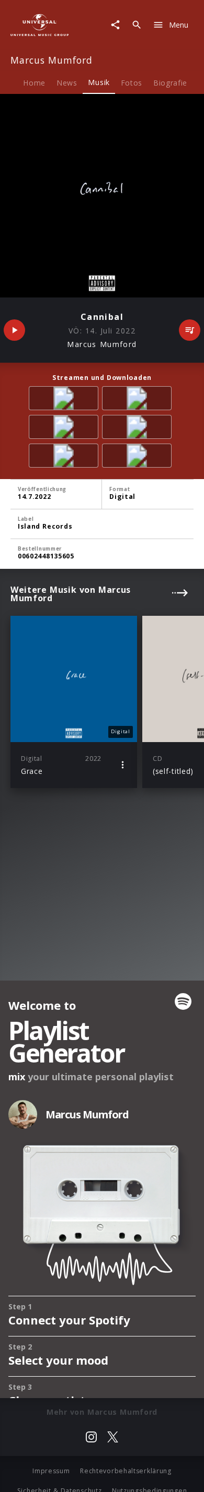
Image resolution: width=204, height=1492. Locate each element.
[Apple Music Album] (65, 400)
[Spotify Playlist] (138, 457)
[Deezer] (138, 429)
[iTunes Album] (65, 457)
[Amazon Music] (138, 400)
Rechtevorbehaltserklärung (126, 1470)
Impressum (51, 1470)
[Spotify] (65, 429)
